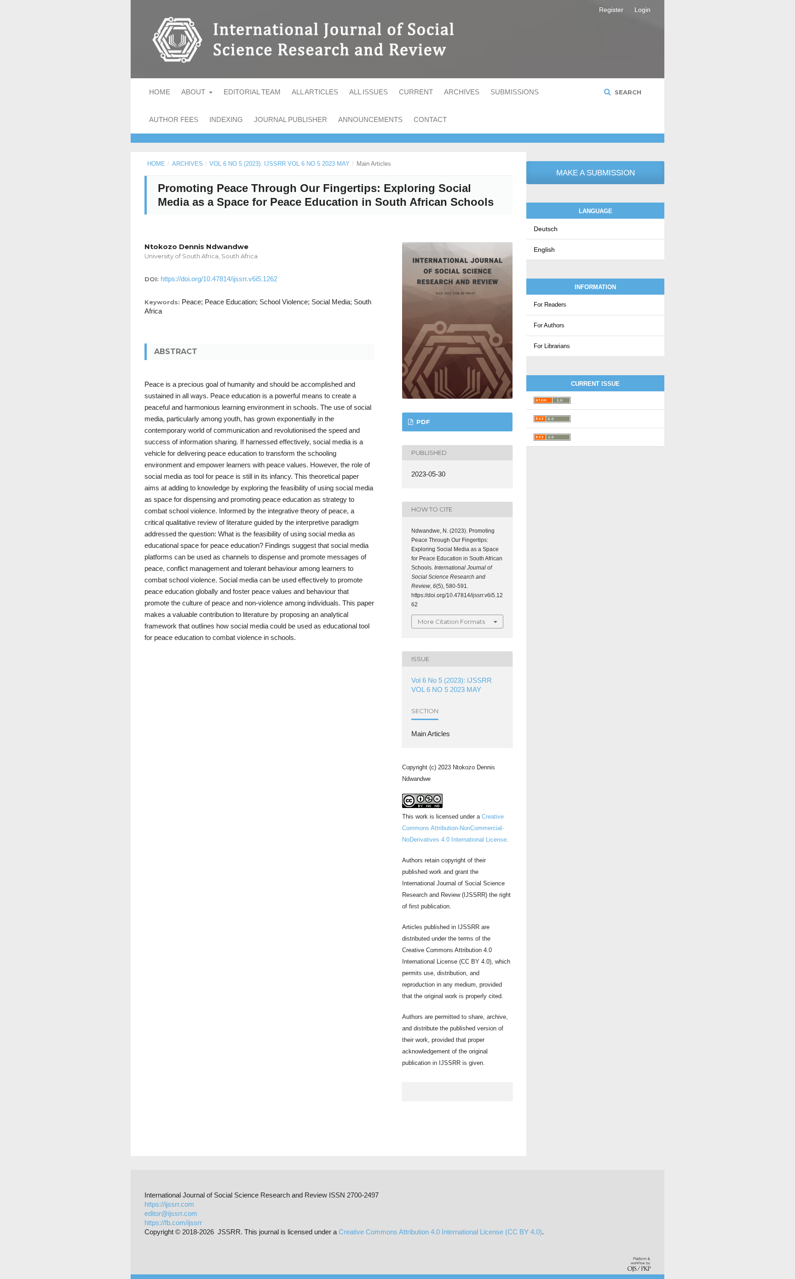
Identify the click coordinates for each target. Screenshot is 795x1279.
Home (159, 92)
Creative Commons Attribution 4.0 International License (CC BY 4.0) (440, 1232)
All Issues (368, 92)
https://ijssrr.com (169, 1204)
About (194, 92)
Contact (430, 119)
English (544, 249)
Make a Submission (595, 173)
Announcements (370, 119)
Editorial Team (252, 92)
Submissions (514, 92)
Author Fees (173, 119)
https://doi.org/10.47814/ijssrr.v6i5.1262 (219, 279)
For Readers (550, 304)
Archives (461, 92)
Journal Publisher (290, 119)
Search (627, 92)
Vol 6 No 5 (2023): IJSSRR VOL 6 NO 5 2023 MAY (279, 163)
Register (611, 9)
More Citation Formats (451, 621)
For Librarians (552, 346)
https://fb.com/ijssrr (173, 1223)
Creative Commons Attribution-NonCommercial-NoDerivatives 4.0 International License (454, 828)
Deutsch (546, 229)
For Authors (549, 325)
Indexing (226, 119)
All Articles (315, 92)
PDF (422, 421)
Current (416, 92)
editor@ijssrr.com (170, 1213)
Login (642, 9)
